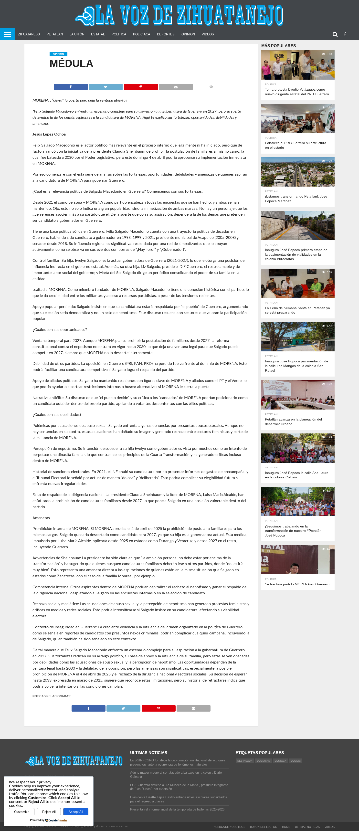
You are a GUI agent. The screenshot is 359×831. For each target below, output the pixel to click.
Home (286, 826)
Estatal (98, 34)
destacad (263, 760)
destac (296, 760)
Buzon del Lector (263, 826)
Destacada (244, 760)
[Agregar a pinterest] (141, 86)
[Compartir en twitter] (106, 86)
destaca (280, 760)
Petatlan (55, 34)
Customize (21, 812)
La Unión (77, 34)
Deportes (166, 34)
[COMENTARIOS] (211, 86)
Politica (119, 34)
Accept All (76, 812)
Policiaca (141, 34)
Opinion (188, 34)
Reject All (49, 812)
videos (330, 826)
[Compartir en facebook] (71, 86)
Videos (208, 34)
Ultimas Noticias (307, 826)
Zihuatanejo (29, 34)
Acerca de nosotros (229, 826)
